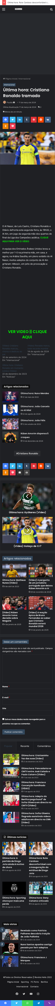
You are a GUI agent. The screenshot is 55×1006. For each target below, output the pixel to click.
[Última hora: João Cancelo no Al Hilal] (10, 410)
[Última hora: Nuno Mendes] (10, 396)
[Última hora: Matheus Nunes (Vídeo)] (14, 570)
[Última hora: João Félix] (10, 424)
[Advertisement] (27, 44)
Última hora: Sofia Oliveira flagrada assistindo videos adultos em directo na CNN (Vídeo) (36, 818)
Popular (8, 746)
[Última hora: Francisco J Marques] (10, 961)
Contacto (34, 986)
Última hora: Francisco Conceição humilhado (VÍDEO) (33, 785)
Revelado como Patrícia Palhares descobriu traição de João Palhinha (35, 933)
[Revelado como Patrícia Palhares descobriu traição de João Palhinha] (10, 934)
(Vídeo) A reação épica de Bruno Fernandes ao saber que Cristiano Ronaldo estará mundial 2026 (39, 619)
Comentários (44, 746)
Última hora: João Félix (33, 420)
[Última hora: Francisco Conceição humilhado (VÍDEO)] (11, 786)
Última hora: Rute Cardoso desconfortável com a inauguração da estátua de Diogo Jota (40, 866)
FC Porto (35, 982)
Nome (5, 686)
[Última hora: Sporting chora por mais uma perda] (14, 888)
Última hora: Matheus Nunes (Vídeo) (14, 581)
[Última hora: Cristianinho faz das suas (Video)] (11, 759)
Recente (25, 746)
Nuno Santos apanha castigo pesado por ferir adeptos (36, 946)
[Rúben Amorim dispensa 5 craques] (10, 437)
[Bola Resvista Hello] (19, 9)
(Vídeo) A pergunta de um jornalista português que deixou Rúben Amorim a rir (41, 584)
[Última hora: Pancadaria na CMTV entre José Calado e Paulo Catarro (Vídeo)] (11, 772)
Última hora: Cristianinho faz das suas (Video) (35, 757)
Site (4, 708)
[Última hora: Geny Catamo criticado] (41, 888)
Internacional (24, 79)
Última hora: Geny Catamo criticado (39, 899)
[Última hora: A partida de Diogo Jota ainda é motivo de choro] (14, 848)
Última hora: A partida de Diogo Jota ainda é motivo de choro (13, 863)
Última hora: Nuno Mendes (35, 393)
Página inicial (11, 79)
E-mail (6, 697)
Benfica (44, 982)
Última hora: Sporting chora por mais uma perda (14, 900)
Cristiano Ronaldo (28, 453)
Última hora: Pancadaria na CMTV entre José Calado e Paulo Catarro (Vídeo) (36, 771)
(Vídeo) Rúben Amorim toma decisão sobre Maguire (10, 616)
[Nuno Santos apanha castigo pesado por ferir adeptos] (10, 948)
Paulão (10, 102)
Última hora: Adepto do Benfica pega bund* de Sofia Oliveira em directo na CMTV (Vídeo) (36, 801)
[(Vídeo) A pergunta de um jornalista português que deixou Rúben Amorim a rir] (41, 570)
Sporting (25, 982)
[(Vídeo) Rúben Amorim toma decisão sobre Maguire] (14, 603)
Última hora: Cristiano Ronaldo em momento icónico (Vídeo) (12, 368)
